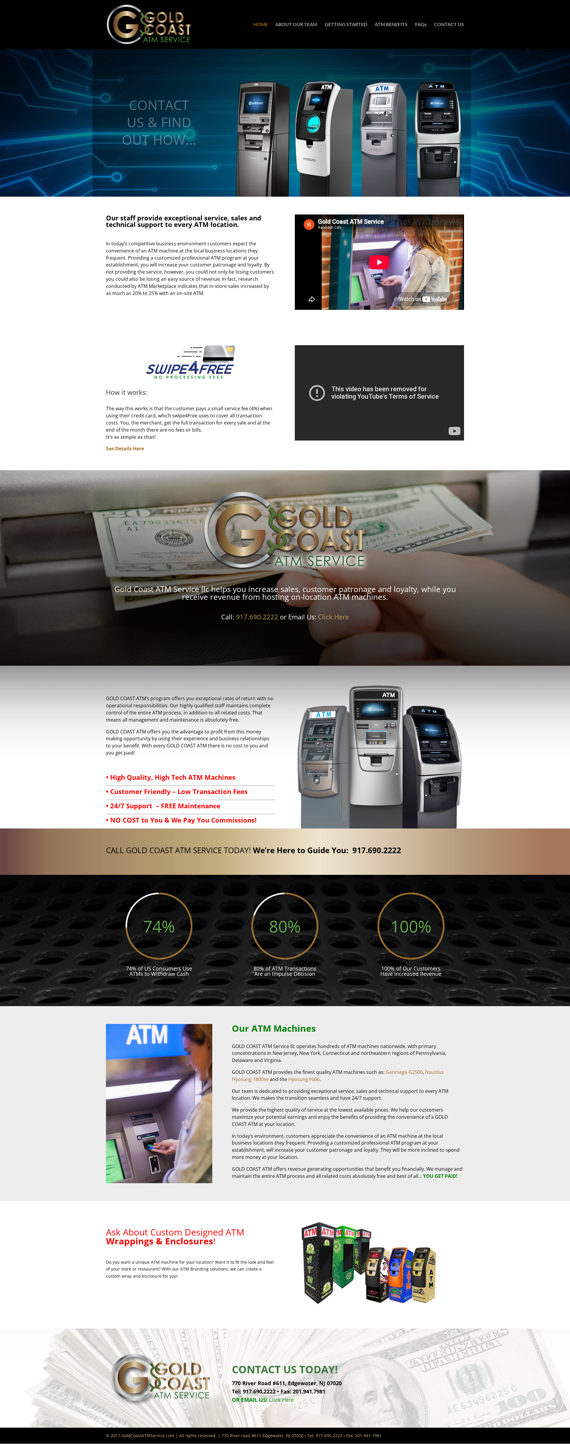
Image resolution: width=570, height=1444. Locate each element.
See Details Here (125, 448)
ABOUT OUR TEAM (296, 24)
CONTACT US (449, 24)
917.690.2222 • (262, 1391)
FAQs (421, 24)
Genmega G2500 (404, 1072)
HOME (260, 24)
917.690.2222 (257, 616)
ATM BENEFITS (391, 24)
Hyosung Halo (304, 1079)
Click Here (313, 616)
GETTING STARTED (346, 24)
